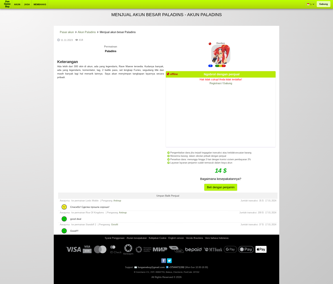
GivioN (114, 224)
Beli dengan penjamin (220, 187)
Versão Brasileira (194, 238)
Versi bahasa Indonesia (216, 238)
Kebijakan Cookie (157, 238)
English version (176, 238)
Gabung (323, 4)
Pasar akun (67, 32)
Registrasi (215, 83)
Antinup (117, 200)
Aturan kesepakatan (137, 238)
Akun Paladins (87, 32)
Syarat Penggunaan (115, 238)
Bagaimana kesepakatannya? (220, 179)
